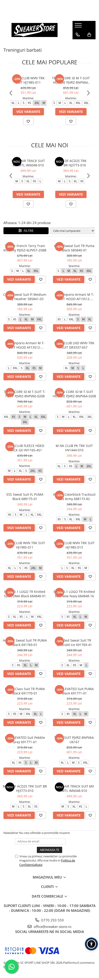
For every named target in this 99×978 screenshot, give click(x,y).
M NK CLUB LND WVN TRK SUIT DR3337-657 (74, 345)
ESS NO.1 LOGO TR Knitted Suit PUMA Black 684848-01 (25, 593)
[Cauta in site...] (78, 43)
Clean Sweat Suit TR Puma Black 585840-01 (74, 248)
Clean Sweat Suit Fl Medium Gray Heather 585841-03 (24, 296)
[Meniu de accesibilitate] (91, 944)
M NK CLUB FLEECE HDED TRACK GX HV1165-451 (24, 448)
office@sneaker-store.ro (52, 926)
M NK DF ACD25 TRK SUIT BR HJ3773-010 (71, 163)
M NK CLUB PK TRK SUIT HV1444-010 (74, 448)
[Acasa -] (35, 30)
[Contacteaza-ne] (78, 34)
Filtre (28, 230)
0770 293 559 (52, 920)
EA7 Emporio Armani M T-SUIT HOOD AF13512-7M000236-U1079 (74, 296)
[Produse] (79, 26)
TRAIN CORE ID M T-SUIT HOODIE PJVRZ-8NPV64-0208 (71, 80)
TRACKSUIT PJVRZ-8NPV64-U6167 (74, 739)
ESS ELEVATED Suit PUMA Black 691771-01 (74, 691)
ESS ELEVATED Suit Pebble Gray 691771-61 (25, 739)
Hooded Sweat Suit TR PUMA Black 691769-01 (25, 642)
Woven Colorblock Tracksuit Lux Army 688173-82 (74, 496)
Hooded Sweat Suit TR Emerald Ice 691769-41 (74, 642)
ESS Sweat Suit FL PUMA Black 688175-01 (24, 496)
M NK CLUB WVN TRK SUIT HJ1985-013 (74, 545)
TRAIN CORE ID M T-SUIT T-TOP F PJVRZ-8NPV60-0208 (25, 393)
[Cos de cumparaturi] (89, 34)
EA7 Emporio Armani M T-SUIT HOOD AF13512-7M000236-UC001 (25, 345)
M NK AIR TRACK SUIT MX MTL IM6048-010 (28, 163)
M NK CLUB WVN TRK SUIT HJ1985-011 (28, 80)
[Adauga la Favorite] (28, 121)
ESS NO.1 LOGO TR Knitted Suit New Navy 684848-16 (74, 593)
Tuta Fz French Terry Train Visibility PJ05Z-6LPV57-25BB (24, 248)
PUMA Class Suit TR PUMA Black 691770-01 (25, 691)
